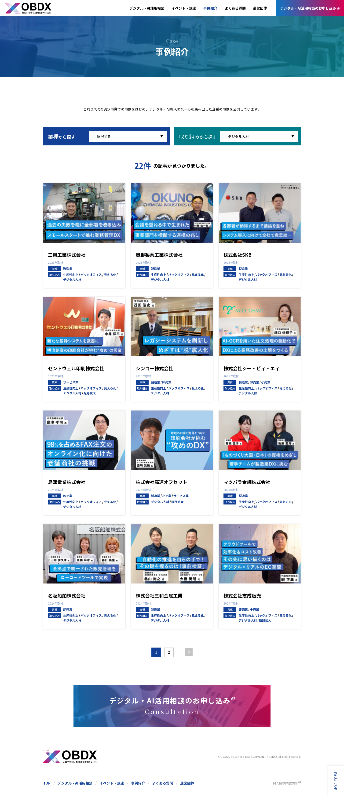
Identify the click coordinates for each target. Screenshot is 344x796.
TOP (47, 783)
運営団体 (260, 8)
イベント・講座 (184, 8)
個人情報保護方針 (285, 783)
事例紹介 (210, 8)
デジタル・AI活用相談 (146, 8)
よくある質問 (235, 8)
